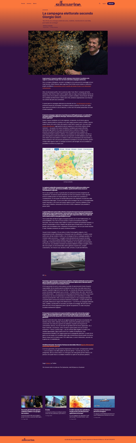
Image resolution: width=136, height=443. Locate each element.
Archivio (29, 3)
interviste (45, 9)
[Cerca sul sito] (100, 3)
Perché (23, 3)
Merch (34, 3)
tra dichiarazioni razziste (83, 103)
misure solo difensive (48, 126)
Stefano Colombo (48, 25)
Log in (104, 3)
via (45, 275)
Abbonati (111, 3)
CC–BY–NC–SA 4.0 (69, 439)
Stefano (48, 363)
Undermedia (78, 439)
